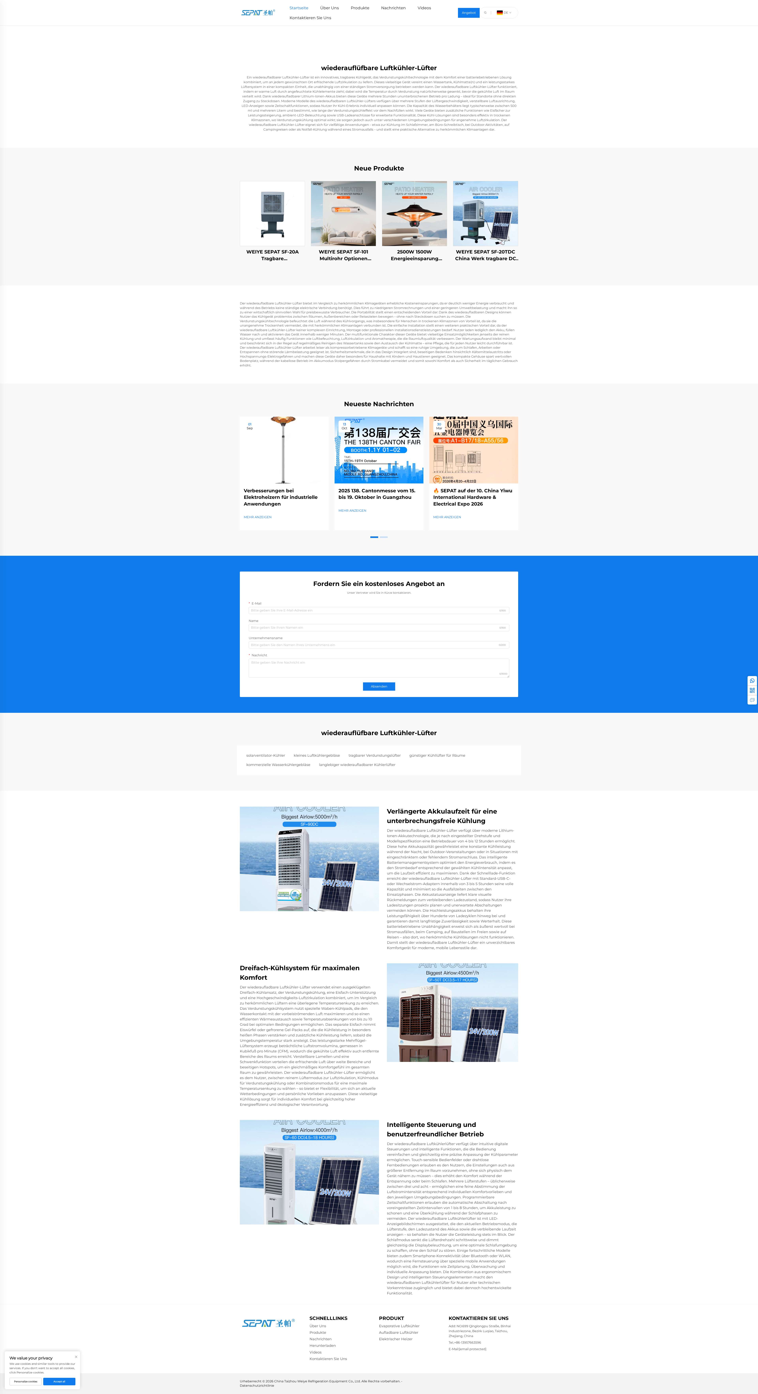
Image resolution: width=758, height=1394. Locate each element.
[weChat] (752, 690)
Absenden (379, 686)
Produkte (360, 8)
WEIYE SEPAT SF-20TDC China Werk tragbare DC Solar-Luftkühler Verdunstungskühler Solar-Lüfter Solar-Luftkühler (485, 255)
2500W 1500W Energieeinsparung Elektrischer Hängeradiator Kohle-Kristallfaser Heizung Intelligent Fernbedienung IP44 (414, 255)
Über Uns (329, 8)
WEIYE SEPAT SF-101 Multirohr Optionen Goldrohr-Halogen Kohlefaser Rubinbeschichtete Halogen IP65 (343, 255)
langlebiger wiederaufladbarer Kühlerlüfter (357, 765)
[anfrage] (752, 700)
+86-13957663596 (467, 1342)
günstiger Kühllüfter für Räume (437, 755)
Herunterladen (323, 1345)
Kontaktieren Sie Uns (310, 17)
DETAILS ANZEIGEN (272, 213)
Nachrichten (393, 8)
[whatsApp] (752, 681)
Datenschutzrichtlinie (257, 1385)
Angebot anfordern (469, 14)
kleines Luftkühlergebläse (317, 755)
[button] (374, 537)
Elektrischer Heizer (396, 1339)
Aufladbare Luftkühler (398, 1332)
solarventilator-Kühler (265, 755)
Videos (424, 8)
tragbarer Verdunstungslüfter (375, 755)
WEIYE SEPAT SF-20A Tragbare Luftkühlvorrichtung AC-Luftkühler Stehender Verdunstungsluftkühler (272, 255)
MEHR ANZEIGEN (258, 517)
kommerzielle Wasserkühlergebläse (278, 765)
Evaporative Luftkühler (399, 1326)
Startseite (299, 8)
